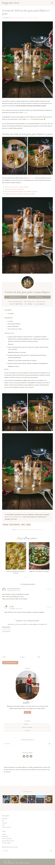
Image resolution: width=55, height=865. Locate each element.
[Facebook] (6, 861)
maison (25, 112)
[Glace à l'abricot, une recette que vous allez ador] (7, 799)
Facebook (20, 517)
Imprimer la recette (16, 297)
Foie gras (5, 524)
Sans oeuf (35, 17)
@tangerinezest (27, 791)
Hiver (3, 825)
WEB (17, 862)
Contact (4, 834)
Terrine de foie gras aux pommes (14, 189)
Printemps (4, 818)
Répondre (49, 589)
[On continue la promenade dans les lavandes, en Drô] (32, 799)
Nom (5, 657)
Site (39, 657)
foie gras (31, 178)
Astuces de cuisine (7, 838)
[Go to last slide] (8, 559)
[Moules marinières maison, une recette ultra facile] (23, 799)
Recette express (29, 17)
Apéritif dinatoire (16, 17)
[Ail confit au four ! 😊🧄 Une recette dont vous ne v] (15, 799)
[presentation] (16, 556)
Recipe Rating (6, 627)
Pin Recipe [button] (40, 297)
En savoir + (27, 712)
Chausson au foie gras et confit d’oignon (16, 187)
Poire (23, 524)
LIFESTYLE (27, 730)
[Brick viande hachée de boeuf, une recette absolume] (48, 799)
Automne (4, 823)
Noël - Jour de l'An (14, 524)
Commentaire (6, 631)
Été (3, 821)
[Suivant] (47, 559)
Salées (28, 524)
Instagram (10, 517)
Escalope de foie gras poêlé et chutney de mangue (20, 194)
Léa (10, 606)
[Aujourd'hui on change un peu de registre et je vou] (40, 799)
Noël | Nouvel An (6, 827)
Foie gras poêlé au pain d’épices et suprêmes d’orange (21, 191)
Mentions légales (6, 843)
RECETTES (26, 724)
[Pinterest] (9, 861)
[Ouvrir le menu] (52, 3)
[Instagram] (4, 861)
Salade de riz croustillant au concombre (39, 571)
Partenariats (5, 836)
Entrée (22, 17)
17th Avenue (27, 862)
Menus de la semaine (27, 727)
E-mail (22, 657)
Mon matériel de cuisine (8, 840)
